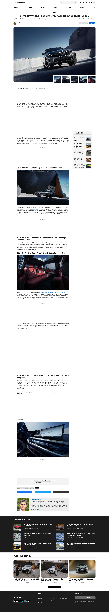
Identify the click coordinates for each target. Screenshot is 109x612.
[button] (67, 455)
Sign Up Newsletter (64, 598)
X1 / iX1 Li (36, 143)
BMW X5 (54, 12)
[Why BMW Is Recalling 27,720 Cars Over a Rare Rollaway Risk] (60, 524)
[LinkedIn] (38, 509)
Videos (55, 7)
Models (15, 7)
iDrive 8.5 (32, 488)
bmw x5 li (27, 488)
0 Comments (92, 23)
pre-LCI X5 (34, 209)
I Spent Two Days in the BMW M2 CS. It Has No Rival (79, 139)
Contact (61, 596)
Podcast (82, 7)
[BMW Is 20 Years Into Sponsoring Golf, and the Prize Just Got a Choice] (60, 533)
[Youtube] (86, 2)
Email (61, 492)
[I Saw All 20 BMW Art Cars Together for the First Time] (17, 533)
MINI (95, 7)
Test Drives (29, 7)
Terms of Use (51, 598)
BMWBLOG (19, 88)
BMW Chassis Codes (53, 596)
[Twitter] (83, 2)
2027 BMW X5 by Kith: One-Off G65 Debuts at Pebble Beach (26, 580)
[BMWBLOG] (23, 594)
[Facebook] (80, 2)
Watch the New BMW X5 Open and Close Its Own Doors (81, 580)
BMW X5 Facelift (20, 488)
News (42, 7)
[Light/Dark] (92, 2)
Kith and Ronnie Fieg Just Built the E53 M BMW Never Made (53, 580)
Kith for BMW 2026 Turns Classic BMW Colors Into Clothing (78, 160)
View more (54, 586)
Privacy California (41, 602)
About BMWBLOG (41, 596)
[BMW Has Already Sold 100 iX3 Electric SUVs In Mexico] (60, 543)
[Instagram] (89, 2)
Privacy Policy (51, 600)
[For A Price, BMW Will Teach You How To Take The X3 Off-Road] (17, 543)
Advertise (40, 598)
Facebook (25, 492)
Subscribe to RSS (41, 600)
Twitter (43, 492)
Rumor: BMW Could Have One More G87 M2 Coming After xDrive (79, 166)
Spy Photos (68, 7)
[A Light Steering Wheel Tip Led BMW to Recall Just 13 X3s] (17, 524)
